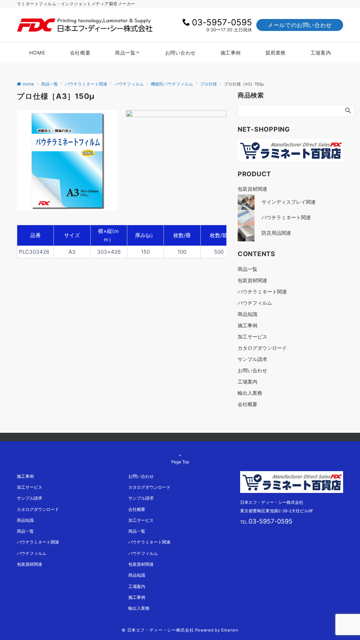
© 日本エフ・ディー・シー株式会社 (158, 630)
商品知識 (247, 314)
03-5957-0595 (222, 22)
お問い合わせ (252, 370)
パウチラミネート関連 (262, 291)
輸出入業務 (250, 393)
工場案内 (247, 382)
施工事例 (247, 325)
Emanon (229, 630)
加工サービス (252, 337)
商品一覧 (247, 269)
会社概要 (247, 404)
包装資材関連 (252, 280)
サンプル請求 (252, 359)
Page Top (180, 462)
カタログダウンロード (262, 348)
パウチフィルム (255, 303)
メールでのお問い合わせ (300, 24)
